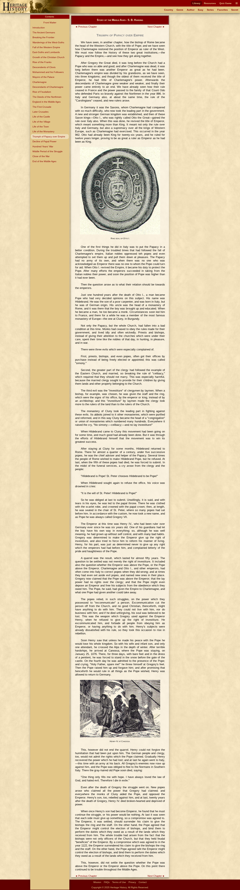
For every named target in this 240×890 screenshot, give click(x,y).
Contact (143, 882)
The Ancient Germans (43, 32)
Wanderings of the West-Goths (48, 42)
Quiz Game (225, 3)
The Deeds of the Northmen (46, 97)
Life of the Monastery (43, 131)
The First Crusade (41, 107)
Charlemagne (39, 82)
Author (190, 9)
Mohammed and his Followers (48, 72)
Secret (234, 9)
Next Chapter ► (156, 26)
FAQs (107, 882)
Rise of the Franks (41, 62)
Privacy (132, 882)
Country (168, 9)
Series (210, 9)
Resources (210, 3)
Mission (97, 882)
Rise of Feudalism (41, 92)
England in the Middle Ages (46, 101)
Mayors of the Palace (43, 77)
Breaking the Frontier (43, 37)
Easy (200, 9)
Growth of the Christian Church (48, 57)
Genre (179, 9)
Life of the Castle (41, 116)
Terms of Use (119, 882)
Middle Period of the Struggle (47, 151)
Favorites (222, 9)
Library (196, 3)
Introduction (38, 27)
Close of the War (41, 156)
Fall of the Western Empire (46, 47)
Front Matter (49, 22)
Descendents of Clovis (44, 67)
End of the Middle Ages (44, 161)
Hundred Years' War (42, 146)
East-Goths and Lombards (46, 52)
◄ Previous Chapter (86, 26)
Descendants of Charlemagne (47, 87)
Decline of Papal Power (44, 141)
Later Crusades (40, 111)
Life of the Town (40, 126)
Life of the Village (41, 121)
